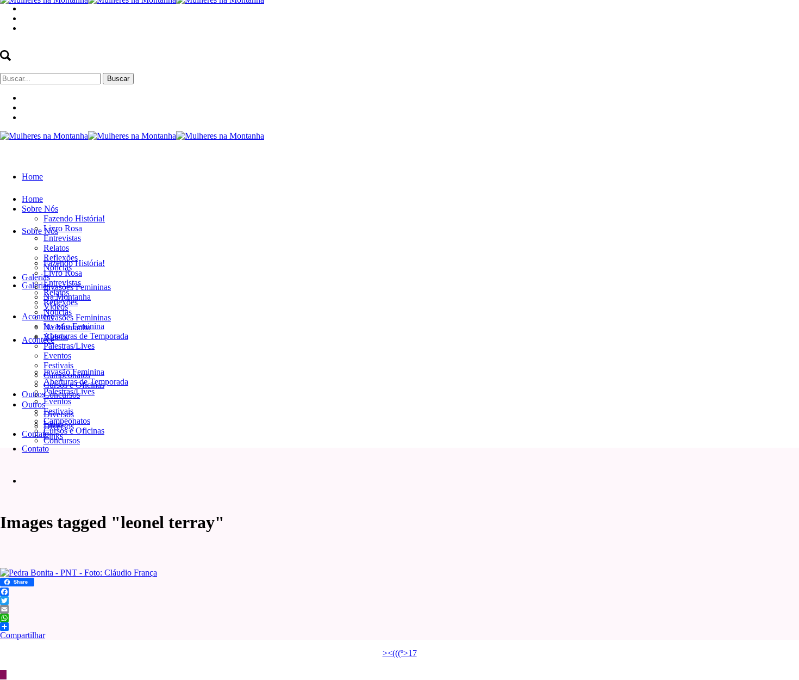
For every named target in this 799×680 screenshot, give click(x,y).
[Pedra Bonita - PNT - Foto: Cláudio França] (78, 572)
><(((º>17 (400, 653)
